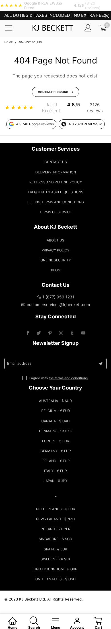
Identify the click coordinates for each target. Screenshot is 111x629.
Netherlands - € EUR (55, 509)
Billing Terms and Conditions (55, 202)
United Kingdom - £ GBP (55, 569)
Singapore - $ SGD (55, 539)
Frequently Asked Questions (55, 192)
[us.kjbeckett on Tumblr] (72, 333)
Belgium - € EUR (55, 411)
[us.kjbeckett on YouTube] (83, 333)
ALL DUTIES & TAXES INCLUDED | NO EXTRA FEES (55, 15)
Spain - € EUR (55, 549)
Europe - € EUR (55, 441)
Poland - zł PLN (56, 529)
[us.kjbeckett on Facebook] (27, 333)
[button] (101, 363)
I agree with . (59, 378)
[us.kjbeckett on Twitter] (38, 333)
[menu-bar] (12, 27)
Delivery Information (55, 172)
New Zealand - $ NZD (55, 519)
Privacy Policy (55, 250)
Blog (55, 270)
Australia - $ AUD (55, 401)
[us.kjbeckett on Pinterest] (50, 333)
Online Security (55, 260)
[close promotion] (106, 15)
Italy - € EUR (55, 471)
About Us (55, 240)
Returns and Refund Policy (55, 182)
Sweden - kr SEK (56, 559)
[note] (55, 5)
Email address (19, 363)
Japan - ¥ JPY (55, 481)
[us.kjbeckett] (53, 28)
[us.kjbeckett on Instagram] (61, 333)
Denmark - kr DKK (55, 431)
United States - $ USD (55, 579)
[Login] (88, 27)
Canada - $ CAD (55, 421)
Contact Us (55, 162)
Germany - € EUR (55, 451)
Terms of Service (55, 212)
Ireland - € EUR (56, 461)
